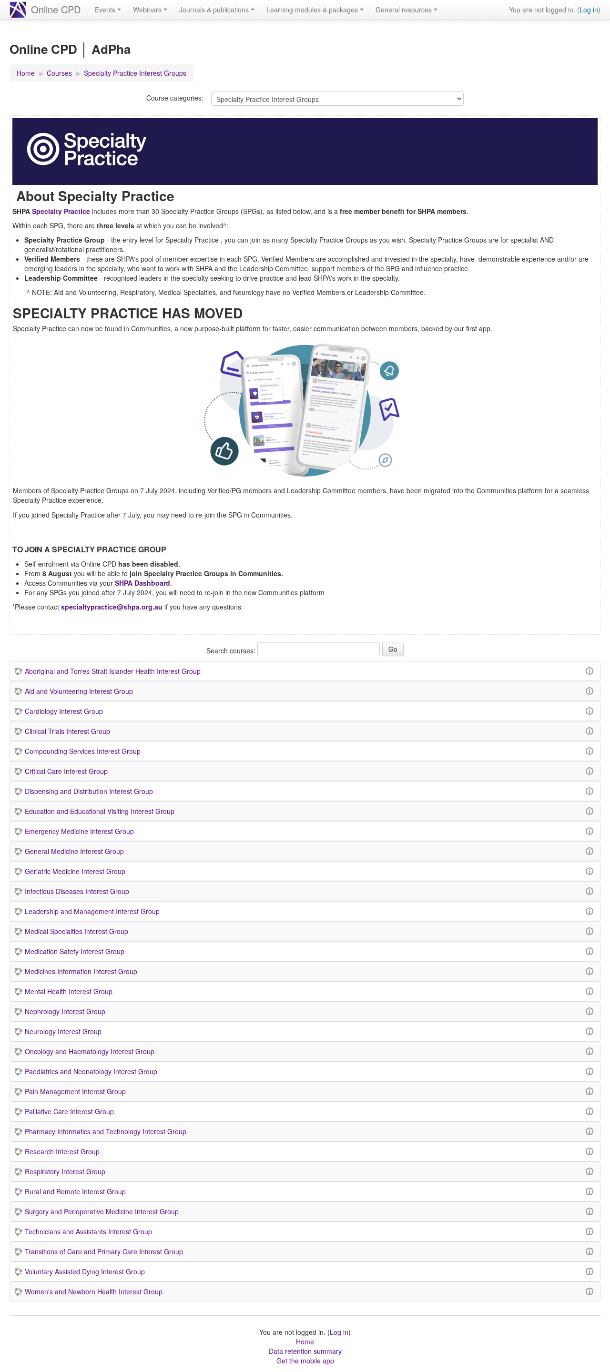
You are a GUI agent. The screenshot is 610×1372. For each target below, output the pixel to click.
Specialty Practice (60, 211)
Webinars (147, 9)
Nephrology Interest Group (65, 1011)
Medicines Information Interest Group (81, 971)
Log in (589, 9)
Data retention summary (305, 1351)
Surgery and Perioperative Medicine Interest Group (102, 1211)
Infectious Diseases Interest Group (77, 891)
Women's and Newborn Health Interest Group (94, 1291)
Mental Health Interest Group (68, 991)
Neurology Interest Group (63, 1031)
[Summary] (591, 670)
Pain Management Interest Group (75, 1091)
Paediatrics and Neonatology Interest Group (91, 1071)
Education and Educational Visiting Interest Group (99, 811)
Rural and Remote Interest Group (75, 1191)
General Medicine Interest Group (74, 851)
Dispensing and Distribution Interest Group (89, 791)
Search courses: (231, 650)
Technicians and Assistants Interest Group (88, 1231)
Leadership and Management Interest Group (92, 911)
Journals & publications (214, 9)
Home (305, 1341)
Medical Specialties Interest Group (76, 931)
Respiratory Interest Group (65, 1171)
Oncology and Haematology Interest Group (89, 1051)
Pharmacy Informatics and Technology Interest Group (105, 1131)
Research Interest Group (62, 1151)
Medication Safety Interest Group (74, 951)
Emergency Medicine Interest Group (79, 831)
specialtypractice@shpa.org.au (112, 606)
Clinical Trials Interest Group (67, 731)
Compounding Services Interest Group (83, 751)
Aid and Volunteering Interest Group (79, 691)
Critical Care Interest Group (66, 771)
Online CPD (56, 9)
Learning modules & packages (312, 9)
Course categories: (174, 97)
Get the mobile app (305, 1360)
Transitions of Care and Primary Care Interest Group (104, 1251)
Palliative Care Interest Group (69, 1111)
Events (105, 9)
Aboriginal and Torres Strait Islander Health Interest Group (113, 671)
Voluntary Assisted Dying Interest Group (85, 1271)
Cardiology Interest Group (64, 711)
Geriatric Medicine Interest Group (75, 871)
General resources (404, 9)
